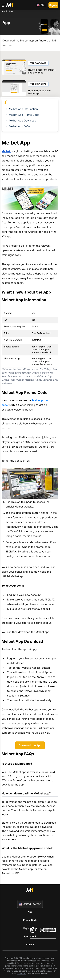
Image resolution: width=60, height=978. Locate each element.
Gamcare (21, 973)
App (30, 911)
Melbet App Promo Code (24, 114)
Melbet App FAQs (19, 126)
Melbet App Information (23, 109)
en (42, 5)
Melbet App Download (22, 120)
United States (31, 904)
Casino (30, 944)
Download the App (30, 745)
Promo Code (30, 920)
